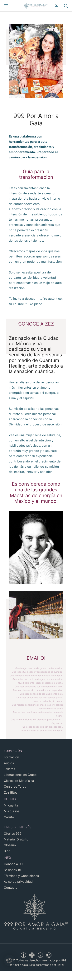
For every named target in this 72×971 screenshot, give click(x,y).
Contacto (10, 887)
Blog (7, 851)
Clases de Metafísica (19, 781)
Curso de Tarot (15, 786)
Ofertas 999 (13, 833)
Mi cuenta (11, 805)
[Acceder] (56, 5)
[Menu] (6, 5)
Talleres (9, 769)
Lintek (61, 964)
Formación (11, 757)
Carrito (9, 817)
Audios (9, 763)
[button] (9, 960)
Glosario (10, 845)
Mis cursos (11, 811)
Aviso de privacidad (18, 881)
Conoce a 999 (14, 864)
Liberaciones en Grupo (20, 775)
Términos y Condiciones (21, 876)
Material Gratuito (16, 839)
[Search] (66, 5)
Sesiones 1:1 (12, 870)
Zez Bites (10, 792)
